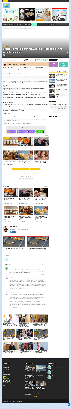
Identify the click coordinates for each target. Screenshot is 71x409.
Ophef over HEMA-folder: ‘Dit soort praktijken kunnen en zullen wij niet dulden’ (26, 351)
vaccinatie (36, 168)
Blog (4, 372)
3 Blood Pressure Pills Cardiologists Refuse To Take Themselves (26, 148)
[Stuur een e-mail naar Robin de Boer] (11, 232)
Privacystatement (6, 367)
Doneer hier (33, 24)
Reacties (64, 71)
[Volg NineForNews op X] (30, 131)
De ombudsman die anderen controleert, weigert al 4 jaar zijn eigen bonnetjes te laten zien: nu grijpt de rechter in (61, 95)
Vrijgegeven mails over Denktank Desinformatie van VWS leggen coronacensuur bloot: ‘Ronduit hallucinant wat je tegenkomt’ (61, 75)
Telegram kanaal (27, 24)
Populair (52, 71)
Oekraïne (65, 106)
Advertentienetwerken (7, 374)
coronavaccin (55, 104)
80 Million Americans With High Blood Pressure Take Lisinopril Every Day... (41, 148)
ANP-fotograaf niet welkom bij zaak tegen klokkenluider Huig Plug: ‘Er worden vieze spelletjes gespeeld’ (40, 324)
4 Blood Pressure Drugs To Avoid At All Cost (10, 147)
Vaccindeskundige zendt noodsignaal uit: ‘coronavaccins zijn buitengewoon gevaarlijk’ (24, 325)
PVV (54, 108)
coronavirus (61, 104)
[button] (11, 131)
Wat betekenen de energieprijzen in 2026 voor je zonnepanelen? (61, 80)
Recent (58, 71)
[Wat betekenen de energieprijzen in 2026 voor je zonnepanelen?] (52, 81)
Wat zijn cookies (6, 369)
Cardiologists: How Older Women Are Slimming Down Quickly (10, 161)
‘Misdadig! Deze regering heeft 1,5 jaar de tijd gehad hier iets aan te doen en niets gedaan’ (40, 351)
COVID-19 (65, 104)
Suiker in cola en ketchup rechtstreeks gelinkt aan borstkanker (8, 338)
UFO (54, 110)
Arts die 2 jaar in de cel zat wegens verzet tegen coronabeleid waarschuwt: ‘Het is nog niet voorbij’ (62, 90)
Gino (53, 375)
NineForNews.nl (10, 164)
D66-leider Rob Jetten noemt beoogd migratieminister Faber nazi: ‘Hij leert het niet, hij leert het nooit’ (10, 324)
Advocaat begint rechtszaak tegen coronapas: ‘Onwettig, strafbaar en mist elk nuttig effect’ (24, 338)
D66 (51, 106)
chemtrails (23, 168)
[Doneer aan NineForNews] (40, 131)
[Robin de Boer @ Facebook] (15, 232)
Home (5, 28)
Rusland (58, 108)
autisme (18, 168)
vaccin (31, 168)
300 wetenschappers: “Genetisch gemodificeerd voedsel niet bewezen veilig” (40, 338)
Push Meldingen (19, 24)
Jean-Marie (54, 365)
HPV (28, 168)
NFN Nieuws (5, 24)
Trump (65, 108)
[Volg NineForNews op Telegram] (21, 131)
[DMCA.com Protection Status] (13, 386)
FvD (56, 106)
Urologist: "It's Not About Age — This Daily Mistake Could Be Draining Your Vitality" (41, 161)
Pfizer (52, 108)
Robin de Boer (7, 55)
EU (54, 106)
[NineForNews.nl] (6, 5)
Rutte (62, 108)
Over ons (4, 365)
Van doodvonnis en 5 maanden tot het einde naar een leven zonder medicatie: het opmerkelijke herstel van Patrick (61, 85)
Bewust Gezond (8, 28)
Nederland (60, 106)
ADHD (13, 168)
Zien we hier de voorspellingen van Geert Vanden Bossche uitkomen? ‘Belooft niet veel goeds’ (10, 351)
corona (51, 104)
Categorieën (11, 24)
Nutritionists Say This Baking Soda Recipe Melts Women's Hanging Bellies (25, 161)
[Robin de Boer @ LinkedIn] (13, 232)
